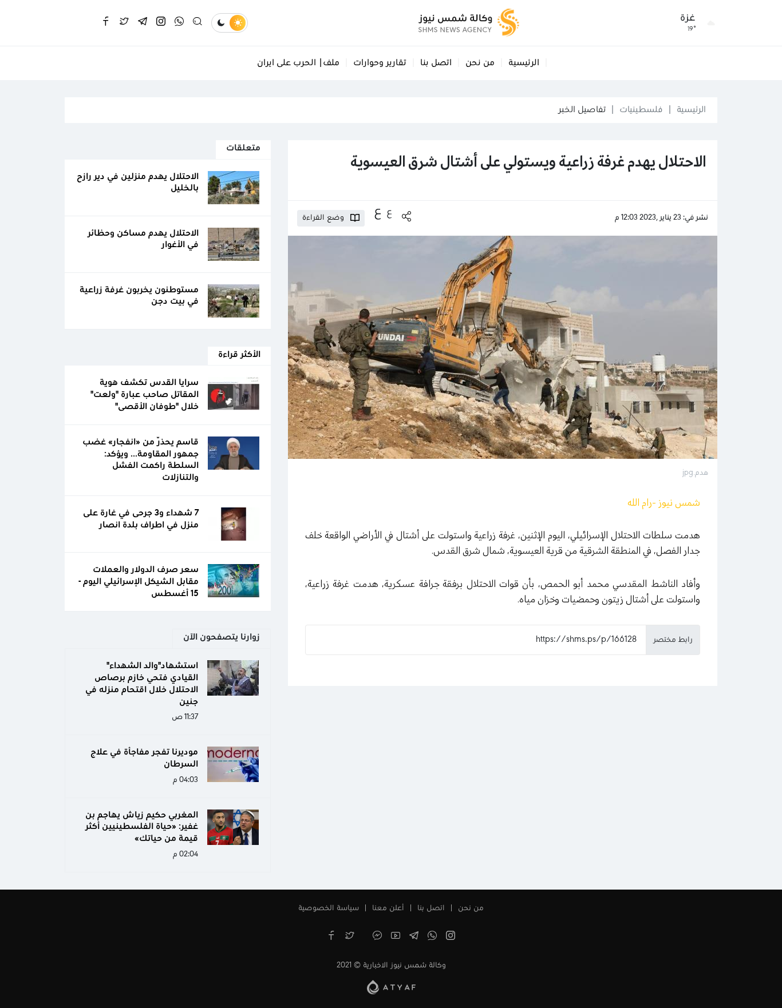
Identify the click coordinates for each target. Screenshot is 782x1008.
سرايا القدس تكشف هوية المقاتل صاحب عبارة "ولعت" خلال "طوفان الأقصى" (144, 394)
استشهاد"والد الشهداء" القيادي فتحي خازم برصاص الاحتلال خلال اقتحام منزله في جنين (141, 683)
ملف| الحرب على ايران (298, 63)
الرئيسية (523, 63)
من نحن (480, 63)
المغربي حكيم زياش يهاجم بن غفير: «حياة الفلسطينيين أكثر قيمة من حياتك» (141, 827)
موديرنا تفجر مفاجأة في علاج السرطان (144, 758)
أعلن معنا (388, 908)
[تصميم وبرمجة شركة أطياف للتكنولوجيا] (391, 986)
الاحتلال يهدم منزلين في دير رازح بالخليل (138, 182)
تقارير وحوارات (379, 63)
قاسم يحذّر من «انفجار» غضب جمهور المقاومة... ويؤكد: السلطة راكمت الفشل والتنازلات (140, 460)
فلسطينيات (641, 109)
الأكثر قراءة (239, 354)
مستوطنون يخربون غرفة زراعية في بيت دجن (139, 296)
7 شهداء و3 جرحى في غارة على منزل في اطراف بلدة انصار (141, 519)
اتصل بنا (436, 63)
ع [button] (389, 212)
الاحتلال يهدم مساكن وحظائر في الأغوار (143, 239)
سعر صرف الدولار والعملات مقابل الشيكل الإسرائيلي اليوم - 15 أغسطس (138, 581)
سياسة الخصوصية (328, 908)
